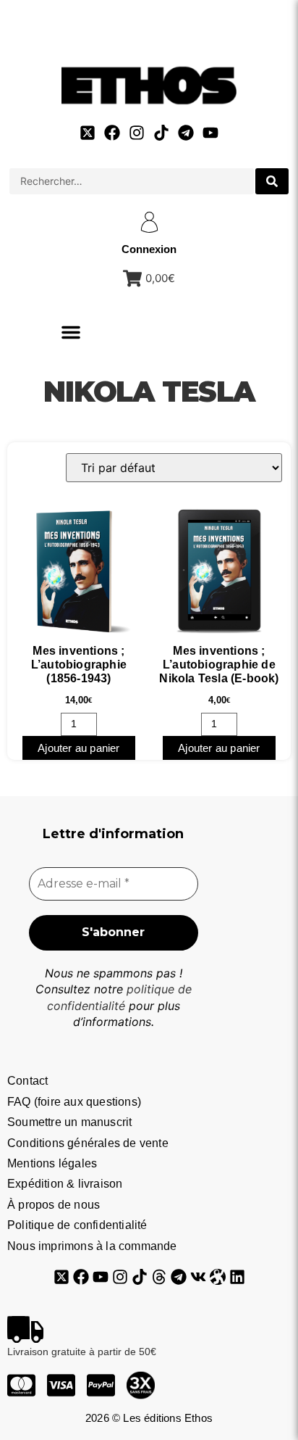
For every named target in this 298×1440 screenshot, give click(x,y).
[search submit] (272, 181)
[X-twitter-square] (87, 133)
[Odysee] (218, 1277)
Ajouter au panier (78, 748)
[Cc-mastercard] (21, 1385)
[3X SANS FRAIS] (141, 1385)
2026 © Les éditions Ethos (149, 1418)
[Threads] (159, 1277)
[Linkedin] (237, 1277)
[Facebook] (112, 133)
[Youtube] (210, 133)
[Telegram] (186, 133)
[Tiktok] (161, 133)
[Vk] (198, 1277)
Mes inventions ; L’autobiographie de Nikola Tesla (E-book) (218, 664)
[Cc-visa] (61, 1385)
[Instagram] (137, 133)
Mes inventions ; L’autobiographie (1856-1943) (79, 664)
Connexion (149, 249)
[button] (71, 332)
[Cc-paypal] (101, 1385)
